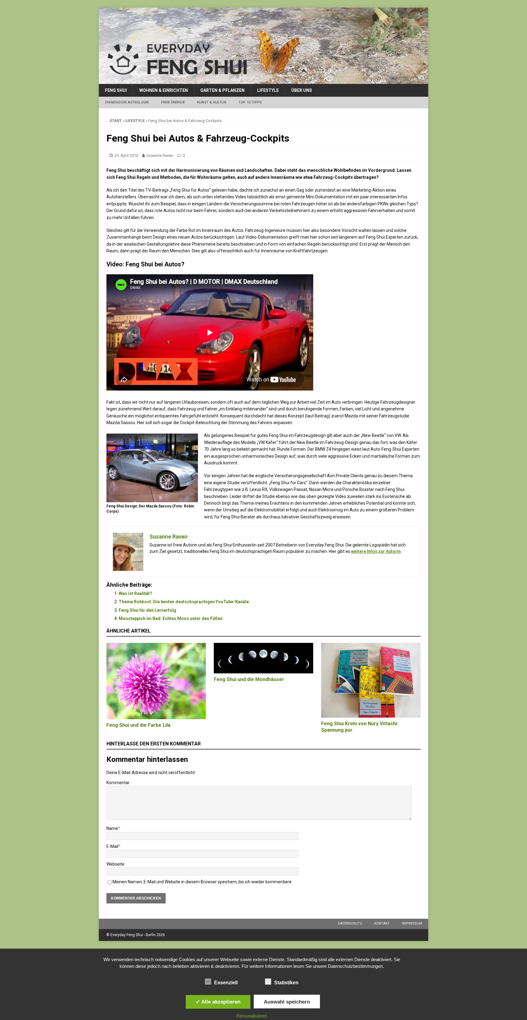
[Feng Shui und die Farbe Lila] (156, 681)
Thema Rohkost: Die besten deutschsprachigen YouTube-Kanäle (184, 601)
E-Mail (112, 846)
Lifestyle (268, 90)
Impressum (412, 923)
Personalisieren (251, 1015)
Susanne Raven (159, 155)
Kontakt (382, 923)
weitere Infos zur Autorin (376, 551)
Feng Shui (116, 90)
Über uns (301, 90)
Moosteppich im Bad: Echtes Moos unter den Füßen (171, 618)
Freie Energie (173, 102)
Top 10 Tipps (250, 102)
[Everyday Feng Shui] (263, 80)
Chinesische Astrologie (127, 102)
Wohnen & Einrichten (163, 90)
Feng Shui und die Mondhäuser (249, 679)
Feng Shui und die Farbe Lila (138, 725)
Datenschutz (350, 923)
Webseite (115, 864)
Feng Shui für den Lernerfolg (147, 610)
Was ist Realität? (135, 593)
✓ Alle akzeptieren (218, 1001)
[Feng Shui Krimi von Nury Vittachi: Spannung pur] (371, 680)
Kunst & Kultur (211, 102)
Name (112, 828)
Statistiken (286, 982)
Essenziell (226, 982)
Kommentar (118, 782)
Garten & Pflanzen (222, 90)
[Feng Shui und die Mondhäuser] (263, 658)
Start (115, 120)
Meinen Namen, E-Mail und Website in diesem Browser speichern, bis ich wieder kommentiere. (202, 881)
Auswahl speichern (287, 1001)
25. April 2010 (126, 155)
